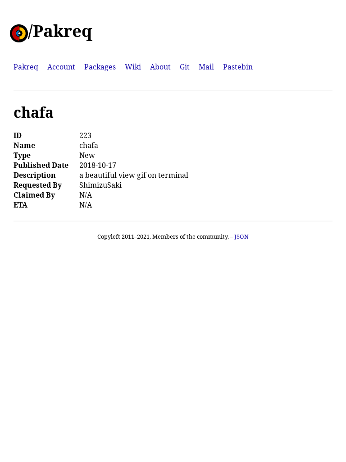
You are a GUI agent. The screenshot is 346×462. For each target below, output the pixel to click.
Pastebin (238, 67)
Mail (206, 67)
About (160, 67)
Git (185, 67)
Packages (100, 67)
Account (61, 67)
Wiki (133, 67)
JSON (241, 236)
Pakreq (26, 67)
